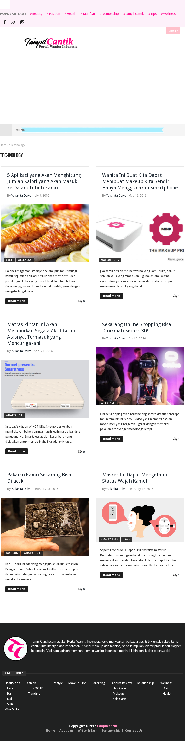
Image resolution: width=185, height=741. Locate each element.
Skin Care (119, 699)
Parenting (98, 683)
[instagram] (22, 22)
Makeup (118, 693)
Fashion (54, 14)
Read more (16, 301)
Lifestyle (107, 402)
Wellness (169, 14)
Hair (10, 693)
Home (4, 145)
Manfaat (89, 14)
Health (71, 14)
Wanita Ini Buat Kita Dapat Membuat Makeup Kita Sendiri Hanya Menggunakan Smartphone (140, 181)
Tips (153, 14)
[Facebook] (4, 22)
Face (127, 539)
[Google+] (13, 22)
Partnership (111, 730)
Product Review (121, 683)
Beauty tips (109, 539)
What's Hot (14, 415)
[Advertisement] (92, 86)
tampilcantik (107, 726)
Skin (10, 704)
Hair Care (119, 688)
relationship (110, 14)
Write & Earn (88, 730)
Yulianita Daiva (21, 195)
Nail (10, 699)
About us (66, 730)
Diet (9, 260)
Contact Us (134, 730)
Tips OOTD (36, 688)
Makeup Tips (110, 260)
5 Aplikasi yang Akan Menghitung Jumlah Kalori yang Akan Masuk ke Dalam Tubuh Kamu (44, 181)
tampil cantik (134, 14)
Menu (20, 130)
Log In (173, 30)
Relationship (145, 683)
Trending (34, 693)
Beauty (37, 14)
